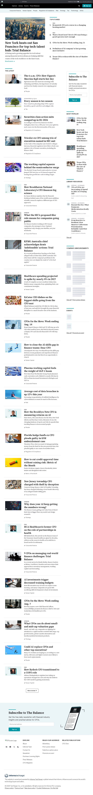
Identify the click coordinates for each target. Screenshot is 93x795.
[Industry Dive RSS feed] (18, 747)
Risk (57, 10)
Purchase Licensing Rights (31, 756)
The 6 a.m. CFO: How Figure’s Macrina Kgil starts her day (39, 77)
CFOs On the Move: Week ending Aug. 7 (41, 602)
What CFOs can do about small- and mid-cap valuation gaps (41, 625)
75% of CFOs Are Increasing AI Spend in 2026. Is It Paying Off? (79, 190)
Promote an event (78, 333)
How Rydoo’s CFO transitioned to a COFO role (41, 671)
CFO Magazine (27, 763)
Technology (74, 10)
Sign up (88, 5)
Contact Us (26, 750)
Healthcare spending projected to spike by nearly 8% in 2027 (41, 277)
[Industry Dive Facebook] (10, 747)
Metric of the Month (31, 473)
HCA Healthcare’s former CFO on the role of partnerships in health (40, 530)
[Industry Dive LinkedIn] (6, 747)
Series (81, 10)
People (35, 10)
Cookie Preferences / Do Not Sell (47, 788)
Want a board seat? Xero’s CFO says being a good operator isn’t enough (70, 36)
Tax (68, 10)
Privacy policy (9, 788)
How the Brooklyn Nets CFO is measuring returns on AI (40, 413)
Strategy (62, 10)
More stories (31, 690)
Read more (10, 61)
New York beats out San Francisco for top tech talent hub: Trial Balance (25, 46)
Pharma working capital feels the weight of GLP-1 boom (40, 369)
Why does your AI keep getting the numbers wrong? (40, 505)
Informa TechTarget (36, 779)
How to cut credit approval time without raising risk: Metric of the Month (41, 462)
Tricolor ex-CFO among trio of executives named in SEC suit (40, 139)
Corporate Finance (15, 10)
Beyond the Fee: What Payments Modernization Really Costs (80, 208)
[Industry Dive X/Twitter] (14, 747)
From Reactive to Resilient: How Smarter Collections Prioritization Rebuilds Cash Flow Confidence (79, 225)
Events (26, 6)
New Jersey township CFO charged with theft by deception (41, 483)
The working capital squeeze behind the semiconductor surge (41, 166)
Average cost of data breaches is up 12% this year (41, 393)
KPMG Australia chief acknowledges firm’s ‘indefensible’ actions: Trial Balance (38, 246)
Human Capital (27, 10)
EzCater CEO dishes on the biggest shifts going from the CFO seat (39, 300)
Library (21, 6)
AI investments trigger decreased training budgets (38, 581)
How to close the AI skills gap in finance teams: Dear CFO (41, 346)
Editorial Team (27, 747)
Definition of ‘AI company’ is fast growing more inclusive (69, 49)
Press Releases (35, 6)
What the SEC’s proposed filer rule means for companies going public (41, 218)
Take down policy (29, 788)
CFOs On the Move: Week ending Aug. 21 (69, 42)
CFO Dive (24, 1)
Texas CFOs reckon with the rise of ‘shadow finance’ (70, 57)
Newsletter (26, 753)
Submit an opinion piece (50, 750)
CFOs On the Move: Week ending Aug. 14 (41, 323)
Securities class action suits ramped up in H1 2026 (39, 118)
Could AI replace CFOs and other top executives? (38, 648)
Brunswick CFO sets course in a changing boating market (69, 26)
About (25, 743)
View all (69, 237)
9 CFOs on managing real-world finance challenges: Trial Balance (41, 556)
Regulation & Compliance (46, 10)
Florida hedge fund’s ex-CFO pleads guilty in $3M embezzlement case (39, 438)
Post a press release (78, 300)
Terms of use (19, 788)
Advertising (46, 743)
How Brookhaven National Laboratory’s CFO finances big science (40, 190)
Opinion (14, 6)
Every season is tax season (38, 101)
